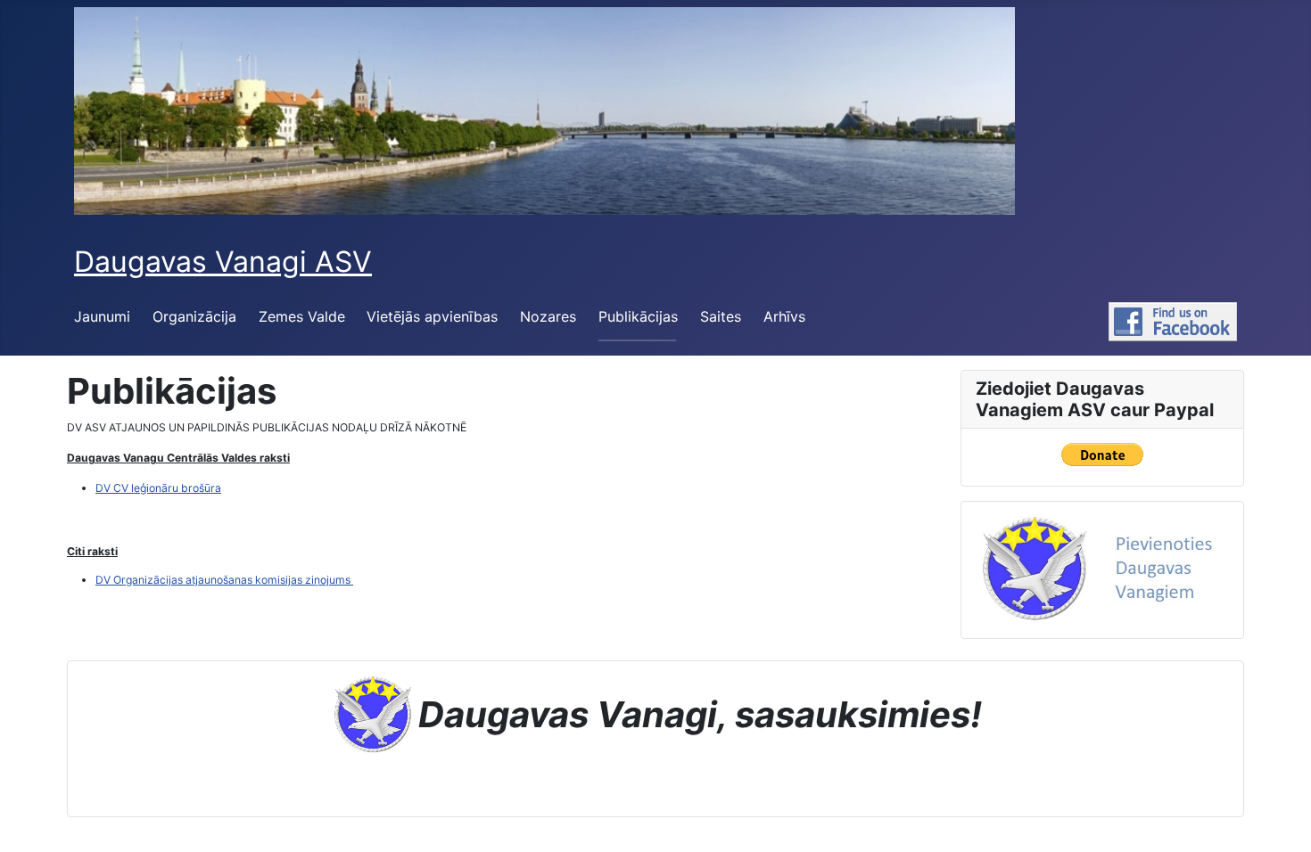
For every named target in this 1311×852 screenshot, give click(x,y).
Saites (720, 316)
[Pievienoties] (1102, 569)
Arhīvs (784, 316)
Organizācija (194, 316)
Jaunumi (102, 316)
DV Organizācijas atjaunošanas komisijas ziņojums (224, 579)
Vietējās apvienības (432, 316)
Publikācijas (638, 316)
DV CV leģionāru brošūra (158, 488)
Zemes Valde (302, 316)
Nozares (548, 316)
